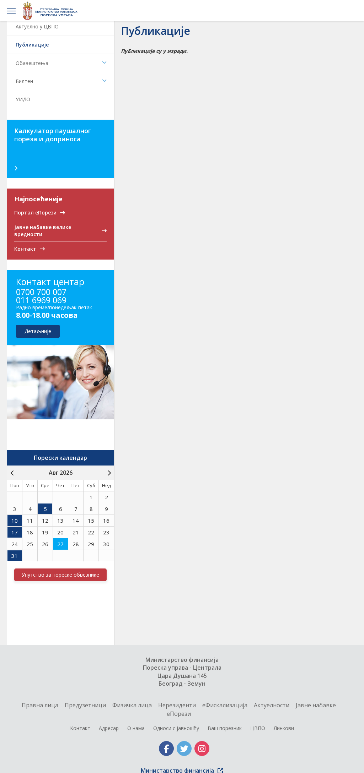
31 (14, 555)
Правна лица (40, 705)
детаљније (38, 331)
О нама (136, 728)
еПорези (179, 714)
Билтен (24, 81)
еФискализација (224, 705)
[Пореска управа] (52, 10)
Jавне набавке (316, 705)
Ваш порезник (225, 728)
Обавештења (32, 63)
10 (14, 520)
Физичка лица (132, 705)
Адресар (109, 728)
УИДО (23, 99)
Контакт (80, 728)
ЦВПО (257, 728)
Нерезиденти (177, 705)
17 (14, 532)
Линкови (284, 728)
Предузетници (85, 705)
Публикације (32, 44)
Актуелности (271, 705)
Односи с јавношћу (176, 728)
